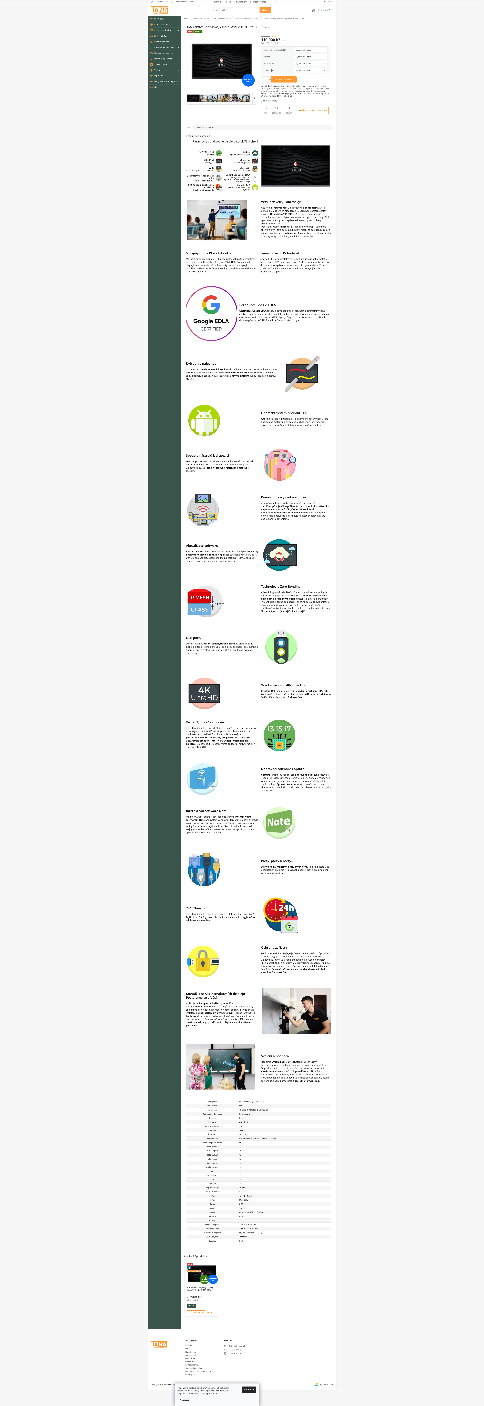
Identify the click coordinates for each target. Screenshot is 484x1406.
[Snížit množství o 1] (270, 80)
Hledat (265, 10)
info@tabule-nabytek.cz (238, 1346)
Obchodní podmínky (194, 1368)
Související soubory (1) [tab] (205, 127)
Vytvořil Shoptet (326, 1384)
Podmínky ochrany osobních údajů (200, 1371)
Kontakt (217, 2)
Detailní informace (269, 101)
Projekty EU (190, 1374)
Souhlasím (249, 1389)
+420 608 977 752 (235, 1350)
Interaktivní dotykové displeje (251, 1101)
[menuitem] (164, 19)
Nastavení (185, 1400)
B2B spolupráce (192, 1365)
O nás (228, 2)
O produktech (191, 1358)
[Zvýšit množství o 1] (270, 78)
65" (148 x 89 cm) (196, 1312)
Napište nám (242, 2)
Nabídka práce (259, 2)
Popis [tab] (188, 127)
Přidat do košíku (286, 79)
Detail (191, 1306)
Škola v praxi (190, 1361)
